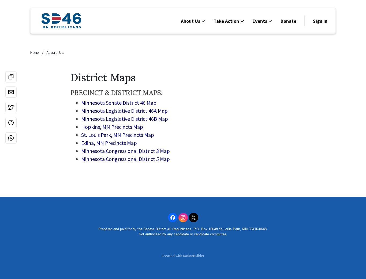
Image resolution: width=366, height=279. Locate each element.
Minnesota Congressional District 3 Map (125, 151)
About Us (190, 21)
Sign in (320, 21)
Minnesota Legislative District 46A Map (124, 110)
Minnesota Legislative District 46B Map (124, 118)
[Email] (11, 92)
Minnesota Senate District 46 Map (118, 102)
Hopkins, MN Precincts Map (112, 126)
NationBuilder (193, 255)
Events (259, 21)
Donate (288, 21)
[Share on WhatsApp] (11, 138)
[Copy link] (11, 76)
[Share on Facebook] (11, 122)
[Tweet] (11, 107)
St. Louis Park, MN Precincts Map (117, 134)
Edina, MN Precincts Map (109, 143)
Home (34, 52)
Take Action (226, 21)
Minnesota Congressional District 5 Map (125, 159)
